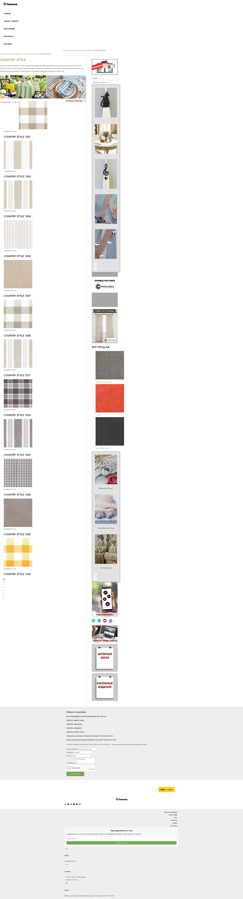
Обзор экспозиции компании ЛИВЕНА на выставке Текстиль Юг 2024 (91, 740)
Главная (3, 54)
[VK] (71, 804)
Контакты (174, 820)
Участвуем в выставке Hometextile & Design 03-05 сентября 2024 (89, 736)
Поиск (95, 78)
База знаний (9, 29)
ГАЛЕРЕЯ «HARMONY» (74, 728)
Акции (175, 823)
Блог (175, 817)
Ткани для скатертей (84, 50)
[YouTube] (77, 804)
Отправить (75, 774)
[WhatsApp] (65, 804)
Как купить (8, 36)
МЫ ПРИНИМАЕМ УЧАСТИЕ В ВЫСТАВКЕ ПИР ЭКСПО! (86, 716)
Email (68, 756)
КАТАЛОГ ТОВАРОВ (11, 21)
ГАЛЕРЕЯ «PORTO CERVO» (75, 732)
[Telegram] (74, 804)
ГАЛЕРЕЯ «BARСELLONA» (75, 720)
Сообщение (71, 763)
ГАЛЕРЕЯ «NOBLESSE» (74, 724)
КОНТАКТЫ (8, 44)
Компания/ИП (72, 749)
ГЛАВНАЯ (7, 14)
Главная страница (69, 50)
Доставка (174, 826)
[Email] (79, 804)
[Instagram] (68, 804)
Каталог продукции (14, 54)
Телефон (69, 752)
